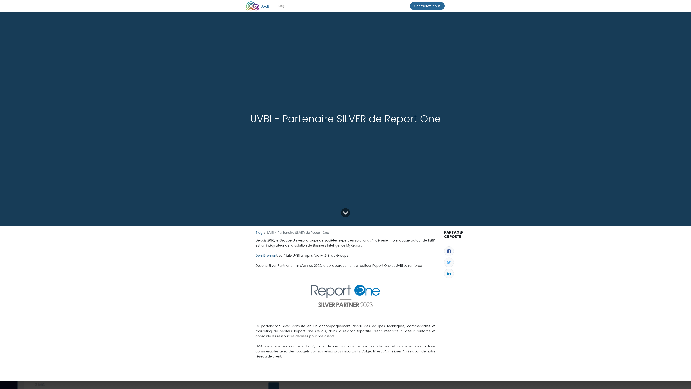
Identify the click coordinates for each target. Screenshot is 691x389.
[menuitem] (281, 6)
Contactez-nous (427, 6)
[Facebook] (449, 251)
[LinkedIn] (449, 273)
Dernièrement (266, 255)
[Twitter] (449, 262)
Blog (259, 232)
